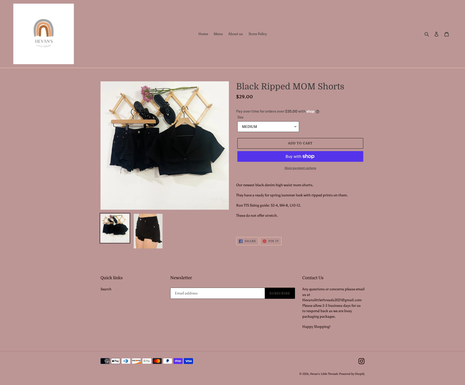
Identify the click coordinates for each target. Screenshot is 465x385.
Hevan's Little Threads (324, 374)
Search (106, 289)
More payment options (300, 168)
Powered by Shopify (351, 374)
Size (240, 117)
